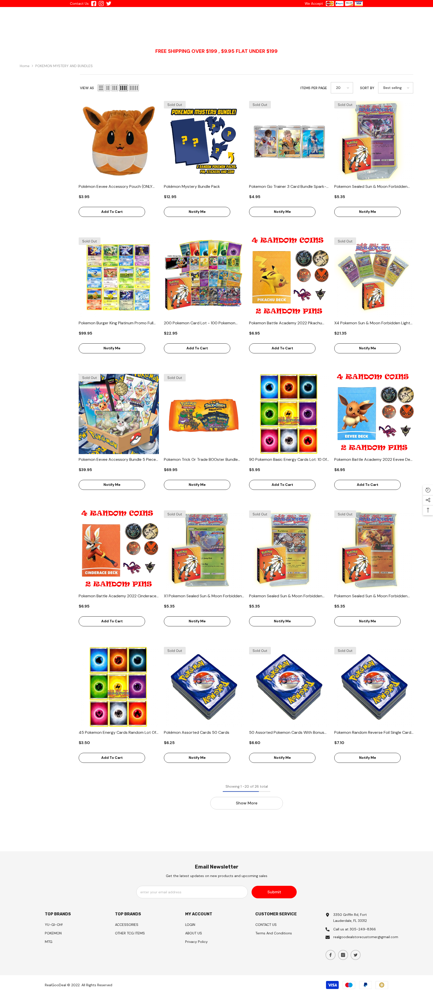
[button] (101, 88)
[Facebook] (331, 955)
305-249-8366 (363, 929)
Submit (274, 892)
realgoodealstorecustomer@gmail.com (365, 937)
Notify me (197, 211)
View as (87, 88)
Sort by (367, 88)
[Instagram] (343, 955)
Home (25, 66)
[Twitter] (356, 955)
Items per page (313, 88)
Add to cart (112, 211)
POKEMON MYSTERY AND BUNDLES (64, 66)
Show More (246, 803)
